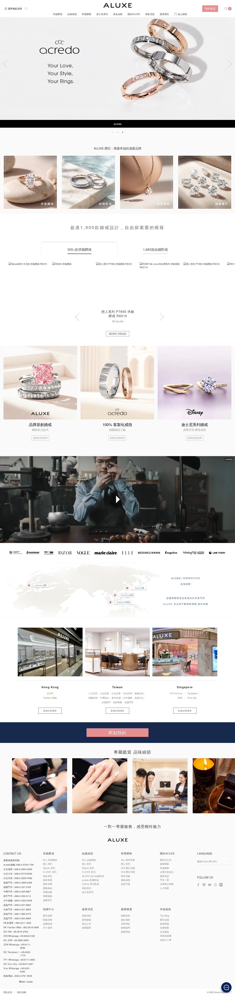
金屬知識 (47, 923)
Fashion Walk (50, 697)
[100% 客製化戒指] (117, 382)
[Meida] (117, 562)
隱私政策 (7, 992)
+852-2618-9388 (30, 927)
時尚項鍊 (125, 876)
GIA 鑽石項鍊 (128, 868)
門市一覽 (164, 880)
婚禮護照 (86, 927)
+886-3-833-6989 (22, 918)
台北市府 (127, 693)
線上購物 (182, 14)
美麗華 (50, 693)
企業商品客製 (167, 884)
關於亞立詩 (165, 859)
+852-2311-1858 (22, 922)
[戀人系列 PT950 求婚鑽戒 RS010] (118, 284)
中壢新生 (104, 697)
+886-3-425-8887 (22, 891)
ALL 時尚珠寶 (128, 859)
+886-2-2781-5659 (22, 975)
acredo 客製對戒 (90, 880)
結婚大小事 (165, 939)
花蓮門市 (129, 702)
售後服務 (164, 868)
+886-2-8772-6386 (22, 873)
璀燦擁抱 (47, 896)
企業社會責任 (167, 872)
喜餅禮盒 (125, 923)
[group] (42, 788)
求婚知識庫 (165, 935)
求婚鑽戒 (57, 14)
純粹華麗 (47, 880)
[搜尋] (26, 8)
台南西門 (106, 702)
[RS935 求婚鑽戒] (74, 284)
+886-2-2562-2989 (22, 869)
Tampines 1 (193, 693)
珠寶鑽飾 (86, 14)
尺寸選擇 (47, 927)
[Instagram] (215, 885)
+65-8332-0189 (27, 936)
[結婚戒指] (88, 182)
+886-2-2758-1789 (24, 864)
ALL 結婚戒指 (89, 859)
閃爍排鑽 (47, 892)
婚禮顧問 (125, 927)
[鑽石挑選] (204, 182)
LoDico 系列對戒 (90, 884)
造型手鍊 (125, 884)
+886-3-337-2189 (22, 887)
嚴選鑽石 (164, 14)
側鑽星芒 (47, 900)
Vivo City (192, 697)
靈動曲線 (47, 888)
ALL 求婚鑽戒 (50, 859)
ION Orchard (176, 693)
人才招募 (164, 888)
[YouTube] (209, 885)
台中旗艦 (127, 697)
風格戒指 (125, 880)
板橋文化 (139, 693)
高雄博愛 (117, 702)
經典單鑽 (47, 884)
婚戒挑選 (164, 923)
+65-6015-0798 (20, 931)
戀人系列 (47, 863)
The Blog (164, 915)
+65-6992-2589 (21, 940)
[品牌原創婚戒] (40, 382)
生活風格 (164, 931)
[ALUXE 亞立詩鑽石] (117, 5)
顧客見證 (164, 876)
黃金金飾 (117, 14)
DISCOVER (40, 438)
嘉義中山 (139, 697)
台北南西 (93, 693)
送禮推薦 (164, 927)
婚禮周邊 (125, 931)
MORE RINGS (117, 334)
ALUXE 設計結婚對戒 (93, 876)
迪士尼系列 (102, 14)
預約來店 (210, 8)
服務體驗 (164, 863)
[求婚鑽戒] (30, 182)
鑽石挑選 (47, 915)
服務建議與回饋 (11, 860)
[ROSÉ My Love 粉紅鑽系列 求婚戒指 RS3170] (161, 284)
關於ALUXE (134, 14)
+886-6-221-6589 (22, 909)
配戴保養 (47, 919)
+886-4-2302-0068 (22, 900)
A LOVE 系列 (49, 872)
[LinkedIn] (221, 885)
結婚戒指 (72, 14)
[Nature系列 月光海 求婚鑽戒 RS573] (30, 284)
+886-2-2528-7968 (22, 878)
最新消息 (150, 14)
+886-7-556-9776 (22, 913)
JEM (180, 697)
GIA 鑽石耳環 (128, 872)
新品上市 (86, 923)
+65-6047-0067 (25, 964)
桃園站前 (93, 697)
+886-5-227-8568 (22, 905)
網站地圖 (21, 992)
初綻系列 (47, 876)
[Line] (204, 885)
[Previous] (5, 63)
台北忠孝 (104, 693)
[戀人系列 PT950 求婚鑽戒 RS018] (205, 284)
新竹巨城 (116, 697)
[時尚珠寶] (146, 182)
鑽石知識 (164, 919)
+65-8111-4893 (27, 959)
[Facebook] (198, 885)
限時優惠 (86, 919)
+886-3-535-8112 (22, 896)
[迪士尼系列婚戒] (194, 382)
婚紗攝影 (125, 919)
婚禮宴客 (125, 915)
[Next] (230, 63)
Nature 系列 (49, 868)
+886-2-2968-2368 (22, 882)
